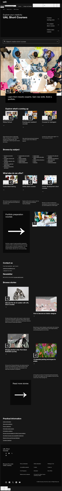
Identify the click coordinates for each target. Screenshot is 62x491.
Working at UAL (51, 463)
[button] (55, 5)
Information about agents (8, 428)
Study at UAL (9, 9)
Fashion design (36, 155)
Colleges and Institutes (27, 6)
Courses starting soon (50, 19)
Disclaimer (36, 470)
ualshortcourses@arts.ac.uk (9, 268)
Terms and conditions (7, 424)
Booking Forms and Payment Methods (11, 438)
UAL (4, 9)
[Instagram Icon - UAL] (6, 453)
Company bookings (7, 440)
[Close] (9, 489)
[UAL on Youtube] (19, 482)
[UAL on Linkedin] (16, 482)
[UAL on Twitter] (13, 482)
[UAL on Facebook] (9, 482)
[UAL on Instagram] (6, 482)
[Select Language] (48, 5)
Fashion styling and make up (38, 159)
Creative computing (22, 158)
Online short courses (50, 31)
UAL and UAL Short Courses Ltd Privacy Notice (39, 475)
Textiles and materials (52, 162)
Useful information (7, 421)
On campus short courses (51, 25)
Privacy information (24, 463)
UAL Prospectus (23, 470)
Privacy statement (7, 426)
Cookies (35, 467)
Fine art (34, 161)
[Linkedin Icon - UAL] (6, 455)
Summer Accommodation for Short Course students (14, 433)
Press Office (50, 470)
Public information (37, 463)
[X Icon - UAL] (12, 453)
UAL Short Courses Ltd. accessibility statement (13, 435)
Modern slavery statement (25, 474)
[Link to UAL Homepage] (5, 2)
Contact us (50, 467)
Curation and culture (22, 159)
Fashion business (22, 161)
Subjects (14, 6)
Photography (50, 161)
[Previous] (2, 488)
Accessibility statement (24, 467)
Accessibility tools (39, 5)
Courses (19, 6)
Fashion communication (23, 162)
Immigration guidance (7, 431)
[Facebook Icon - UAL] (9, 453)
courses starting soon (18, 277)
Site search (2, 5)
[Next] (6, 488)
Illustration (35, 162)
